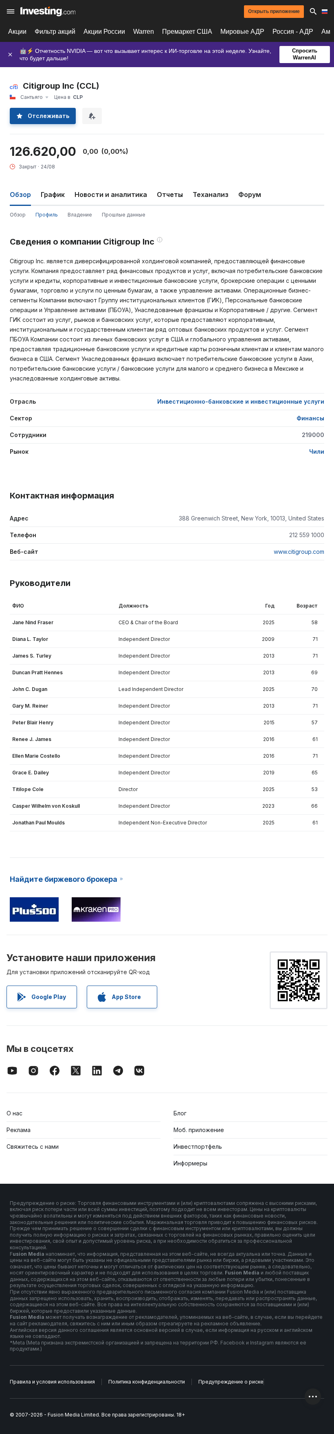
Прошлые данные (123, 215)
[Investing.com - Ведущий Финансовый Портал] (47, 11)
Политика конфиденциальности (146, 1382)
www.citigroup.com (299, 551)
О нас (14, 1113)
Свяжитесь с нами (33, 1146)
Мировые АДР (242, 31)
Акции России (104, 31)
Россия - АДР (292, 31)
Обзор (18, 215)
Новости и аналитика (111, 194)
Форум (249, 194)
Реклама (19, 1129)
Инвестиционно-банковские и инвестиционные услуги (240, 401)
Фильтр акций (55, 31)
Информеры (190, 1163)
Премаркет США (187, 31)
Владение (80, 215)
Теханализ (211, 194)
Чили (316, 451)
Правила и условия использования (52, 1382)
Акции (17, 31)
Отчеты (170, 194)
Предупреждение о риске (231, 1382)
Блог (180, 1113)
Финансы (310, 418)
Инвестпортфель (198, 1146)
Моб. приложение (199, 1129)
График (53, 194)
